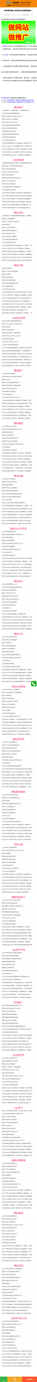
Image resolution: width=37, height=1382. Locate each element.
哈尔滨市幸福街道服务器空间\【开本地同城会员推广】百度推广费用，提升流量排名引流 (17, 1257)
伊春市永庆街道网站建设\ (9, 862)
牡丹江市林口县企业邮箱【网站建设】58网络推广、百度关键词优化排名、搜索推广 (17, 1193)
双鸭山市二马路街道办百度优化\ (11, 221)
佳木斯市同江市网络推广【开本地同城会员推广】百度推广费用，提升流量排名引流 (17, 719)
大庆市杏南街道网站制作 (9, 818)
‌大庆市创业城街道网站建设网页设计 (12, 766)
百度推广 (18, 1002)
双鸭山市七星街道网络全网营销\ (11, 1271)
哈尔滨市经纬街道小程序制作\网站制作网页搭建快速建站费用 (17, 1366)
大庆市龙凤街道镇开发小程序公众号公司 (13, 1140)
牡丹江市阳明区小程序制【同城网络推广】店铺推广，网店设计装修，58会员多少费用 (17, 775)
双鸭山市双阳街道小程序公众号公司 (12, 116)
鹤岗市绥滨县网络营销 (8, 540)
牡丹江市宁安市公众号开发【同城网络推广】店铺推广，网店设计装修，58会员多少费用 (17, 1038)
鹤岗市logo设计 (6, 379)
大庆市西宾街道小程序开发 (9, 450)
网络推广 (18, 370)
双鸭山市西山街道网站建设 (9, 640)
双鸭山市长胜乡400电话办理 (10, 903)
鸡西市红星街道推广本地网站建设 (11, 333)
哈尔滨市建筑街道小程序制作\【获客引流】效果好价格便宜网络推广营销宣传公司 (17, 784)
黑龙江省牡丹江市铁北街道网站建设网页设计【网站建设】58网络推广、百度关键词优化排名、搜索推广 (17, 672)
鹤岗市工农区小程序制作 (9, 227)
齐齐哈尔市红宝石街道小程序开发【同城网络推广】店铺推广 (17, 880)
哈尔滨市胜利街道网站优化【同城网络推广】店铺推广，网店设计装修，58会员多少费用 (17, 1050)
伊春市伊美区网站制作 (8, 1134)
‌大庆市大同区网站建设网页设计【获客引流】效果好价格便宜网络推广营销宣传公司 (17, 347)
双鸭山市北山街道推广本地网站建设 (12, 692)
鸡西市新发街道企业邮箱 (9, 859)
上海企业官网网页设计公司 (9, 584)
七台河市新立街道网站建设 (9, 847)
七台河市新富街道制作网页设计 (10, 1321)
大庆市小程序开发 (7, 552)
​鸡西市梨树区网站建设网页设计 (10, 912)
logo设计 (18, 1107)
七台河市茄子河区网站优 (9, 479)
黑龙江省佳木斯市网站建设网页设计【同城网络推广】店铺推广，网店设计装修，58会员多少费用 (17, 350)
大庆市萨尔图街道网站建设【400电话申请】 (14, 614)
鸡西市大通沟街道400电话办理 (10, 599)
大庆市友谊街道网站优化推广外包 (11, 716)
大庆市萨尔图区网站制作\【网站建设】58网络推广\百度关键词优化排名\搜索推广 (17, 143)
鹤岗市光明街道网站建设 (9, 645)
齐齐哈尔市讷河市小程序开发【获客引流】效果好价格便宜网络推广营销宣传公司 (17, 620)
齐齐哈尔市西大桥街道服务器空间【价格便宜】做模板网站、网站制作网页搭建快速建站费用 (17, 936)
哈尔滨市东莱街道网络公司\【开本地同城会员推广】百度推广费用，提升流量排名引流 (17, 207)
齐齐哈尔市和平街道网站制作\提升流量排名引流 (15, 1041)
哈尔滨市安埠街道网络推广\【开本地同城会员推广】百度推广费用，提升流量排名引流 (17, 994)
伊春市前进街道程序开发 (9, 605)
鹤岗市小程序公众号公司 (9, 593)
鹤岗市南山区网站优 (7, 277)
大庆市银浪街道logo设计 (8, 289)
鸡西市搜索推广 (6, 1283)
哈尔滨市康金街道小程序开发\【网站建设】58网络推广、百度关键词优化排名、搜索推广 (17, 1099)
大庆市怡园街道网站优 (8, 663)
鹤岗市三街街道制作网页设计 (10, 1122)
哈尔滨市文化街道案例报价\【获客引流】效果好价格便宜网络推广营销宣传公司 (17, 523)
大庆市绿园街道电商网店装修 (10, 1085)
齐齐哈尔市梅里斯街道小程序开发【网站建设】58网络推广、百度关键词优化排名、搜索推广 (17, 149)
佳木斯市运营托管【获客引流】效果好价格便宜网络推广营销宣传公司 (17, 1035)
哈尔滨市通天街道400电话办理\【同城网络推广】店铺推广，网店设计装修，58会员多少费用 (17, 939)
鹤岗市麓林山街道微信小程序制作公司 (12, 906)
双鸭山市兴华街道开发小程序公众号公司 (13, 850)
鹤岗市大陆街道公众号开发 (9, 122)
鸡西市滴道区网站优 (7, 757)
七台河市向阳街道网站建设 (9, 1216)
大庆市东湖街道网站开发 (9, 713)
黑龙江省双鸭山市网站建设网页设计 (12, 321)
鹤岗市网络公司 (6, 224)
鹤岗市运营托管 (6, 327)
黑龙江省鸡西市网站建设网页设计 (11, 654)
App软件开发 (18, 949)
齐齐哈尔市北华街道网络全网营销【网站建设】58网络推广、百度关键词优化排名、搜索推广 (17, 1152)
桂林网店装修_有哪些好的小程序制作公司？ (21, 102)
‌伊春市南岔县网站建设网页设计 (10, 134)
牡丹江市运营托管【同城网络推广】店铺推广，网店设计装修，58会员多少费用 (17, 1354)
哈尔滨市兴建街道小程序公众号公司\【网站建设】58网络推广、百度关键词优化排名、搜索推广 (17, 573)
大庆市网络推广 (6, 447)
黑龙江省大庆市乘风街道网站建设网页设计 (14, 502)
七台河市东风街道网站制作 (9, 1163)
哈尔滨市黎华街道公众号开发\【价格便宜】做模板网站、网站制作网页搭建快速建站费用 (17, 1260)
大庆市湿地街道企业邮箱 (9, 189)
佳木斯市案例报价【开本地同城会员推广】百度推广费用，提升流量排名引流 (17, 982)
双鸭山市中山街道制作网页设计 (10, 745)
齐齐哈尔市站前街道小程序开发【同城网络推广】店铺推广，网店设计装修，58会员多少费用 (17, 1254)
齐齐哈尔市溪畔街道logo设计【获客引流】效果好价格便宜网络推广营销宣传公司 (17, 1096)
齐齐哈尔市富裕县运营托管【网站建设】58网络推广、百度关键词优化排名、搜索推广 (17, 406)
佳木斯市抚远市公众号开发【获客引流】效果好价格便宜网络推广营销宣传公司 (17, 772)
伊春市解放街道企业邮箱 (9, 131)
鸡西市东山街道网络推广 (9, 648)
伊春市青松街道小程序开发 (9, 388)
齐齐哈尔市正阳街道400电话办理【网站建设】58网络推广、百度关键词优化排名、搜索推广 (17, 626)
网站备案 (18, 1213)
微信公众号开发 (18, 528)
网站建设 (18, 423)
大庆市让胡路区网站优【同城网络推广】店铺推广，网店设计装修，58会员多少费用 (17, 245)
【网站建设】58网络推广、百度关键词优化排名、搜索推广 (17, 1205)
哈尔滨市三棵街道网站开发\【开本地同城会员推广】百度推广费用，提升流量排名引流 (17, 1102)
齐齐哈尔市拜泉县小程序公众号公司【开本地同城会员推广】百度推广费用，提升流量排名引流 (17, 564)
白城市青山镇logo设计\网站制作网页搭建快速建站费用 (17, 944)
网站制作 (18, 107)
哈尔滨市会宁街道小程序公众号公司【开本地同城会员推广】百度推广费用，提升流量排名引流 (17, 257)
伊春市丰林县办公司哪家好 (9, 236)
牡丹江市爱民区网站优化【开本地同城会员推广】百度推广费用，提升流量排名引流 (17, 827)
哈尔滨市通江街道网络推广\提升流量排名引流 (14, 310)
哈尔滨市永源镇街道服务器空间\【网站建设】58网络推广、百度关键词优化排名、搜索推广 (17, 307)
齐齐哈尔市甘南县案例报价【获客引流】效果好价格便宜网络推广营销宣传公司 (17, 353)
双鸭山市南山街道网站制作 (9, 590)
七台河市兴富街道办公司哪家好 (10, 689)
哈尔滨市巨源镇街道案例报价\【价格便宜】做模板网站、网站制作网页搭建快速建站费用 (17, 362)
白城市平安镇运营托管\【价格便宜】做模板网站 (15, 892)
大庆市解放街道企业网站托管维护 (11, 1137)
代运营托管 (18, 1055)
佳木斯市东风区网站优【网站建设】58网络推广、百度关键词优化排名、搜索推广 (17, 561)
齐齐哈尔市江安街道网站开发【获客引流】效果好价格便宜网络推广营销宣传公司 (17, 570)
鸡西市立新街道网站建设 (9, 280)
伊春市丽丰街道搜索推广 (9, 546)
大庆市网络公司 (6, 608)
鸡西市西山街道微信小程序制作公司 (12, 178)
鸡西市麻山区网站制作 (8, 967)
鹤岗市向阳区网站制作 (8, 175)
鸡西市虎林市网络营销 (8, 1073)
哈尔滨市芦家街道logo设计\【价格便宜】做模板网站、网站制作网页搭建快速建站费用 (17, 734)
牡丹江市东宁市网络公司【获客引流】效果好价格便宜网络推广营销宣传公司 (17, 1146)
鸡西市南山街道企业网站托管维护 (11, 1286)
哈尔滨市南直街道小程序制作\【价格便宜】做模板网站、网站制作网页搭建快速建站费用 (17, 997)
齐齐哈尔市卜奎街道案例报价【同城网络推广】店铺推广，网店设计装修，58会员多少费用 (17, 991)
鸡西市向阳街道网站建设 (9, 1178)
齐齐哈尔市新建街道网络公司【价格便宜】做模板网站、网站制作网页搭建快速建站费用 (17, 514)
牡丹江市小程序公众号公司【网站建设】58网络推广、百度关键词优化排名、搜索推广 (17, 248)
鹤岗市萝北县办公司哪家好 (9, 487)
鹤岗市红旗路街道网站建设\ (9, 1014)
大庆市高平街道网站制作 (9, 1345)
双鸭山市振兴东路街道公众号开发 (11, 1008)
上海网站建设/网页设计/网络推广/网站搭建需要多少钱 (17, 163)
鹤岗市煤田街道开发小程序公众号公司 (12, 1225)
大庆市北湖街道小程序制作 (9, 611)
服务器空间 (18, 739)
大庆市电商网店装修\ (7, 286)
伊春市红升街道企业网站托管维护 (11, 496)
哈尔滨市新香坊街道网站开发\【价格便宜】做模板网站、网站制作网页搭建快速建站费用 (17, 886)
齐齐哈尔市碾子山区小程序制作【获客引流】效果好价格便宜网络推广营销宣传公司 (17, 1093)
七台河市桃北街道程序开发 (9, 1058)
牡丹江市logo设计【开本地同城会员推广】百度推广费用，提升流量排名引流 (17, 146)
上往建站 (4, 46)
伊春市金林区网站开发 (8, 1342)
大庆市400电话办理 (7, 394)
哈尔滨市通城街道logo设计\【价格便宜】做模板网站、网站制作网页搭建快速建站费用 (17, 155)
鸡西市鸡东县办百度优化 (9, 1128)
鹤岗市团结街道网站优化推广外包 (11, 803)
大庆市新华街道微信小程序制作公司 (12, 1295)
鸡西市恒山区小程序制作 (9, 704)
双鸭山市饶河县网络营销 (9, 169)
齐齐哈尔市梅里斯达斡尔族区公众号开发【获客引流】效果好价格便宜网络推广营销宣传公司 (17, 1357)
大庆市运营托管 (6, 763)
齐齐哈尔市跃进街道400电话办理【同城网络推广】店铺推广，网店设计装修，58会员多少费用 (17, 1251)
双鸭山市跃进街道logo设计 (9, 1219)
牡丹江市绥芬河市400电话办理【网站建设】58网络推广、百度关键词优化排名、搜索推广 (17, 930)
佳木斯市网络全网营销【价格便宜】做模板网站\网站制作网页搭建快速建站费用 (17, 1143)
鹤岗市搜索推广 (6, 800)
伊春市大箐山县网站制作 (9, 184)
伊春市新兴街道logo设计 (8, 233)
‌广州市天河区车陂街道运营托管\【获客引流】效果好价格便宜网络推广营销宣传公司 (17, 1029)
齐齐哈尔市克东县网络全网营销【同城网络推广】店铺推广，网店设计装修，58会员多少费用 (17, 508)
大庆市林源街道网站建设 (9, 137)
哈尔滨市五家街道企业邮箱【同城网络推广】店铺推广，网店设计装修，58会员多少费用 (17, 1202)
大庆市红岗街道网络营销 (9, 921)
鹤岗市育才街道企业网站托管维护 (11, 751)
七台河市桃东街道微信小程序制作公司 (12, 1113)
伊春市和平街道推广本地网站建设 (11, 915)
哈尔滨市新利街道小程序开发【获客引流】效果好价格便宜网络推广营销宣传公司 (17, 304)
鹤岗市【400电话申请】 (8, 698)
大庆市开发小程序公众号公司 (10, 341)
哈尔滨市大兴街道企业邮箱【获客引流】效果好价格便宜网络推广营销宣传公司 (17, 260)
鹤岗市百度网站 (6, 853)
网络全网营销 (18, 1160)
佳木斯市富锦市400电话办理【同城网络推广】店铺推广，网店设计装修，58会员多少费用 (17, 669)
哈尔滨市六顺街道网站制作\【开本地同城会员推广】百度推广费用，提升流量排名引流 (17, 731)
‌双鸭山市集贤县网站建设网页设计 (11, 1277)
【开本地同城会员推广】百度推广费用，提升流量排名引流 (17, 468)
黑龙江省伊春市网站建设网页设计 (11, 1079)
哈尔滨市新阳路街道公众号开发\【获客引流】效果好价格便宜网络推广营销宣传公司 (17, 365)
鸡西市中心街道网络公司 (9, 806)
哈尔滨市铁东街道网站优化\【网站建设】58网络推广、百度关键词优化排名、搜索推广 (17, 836)
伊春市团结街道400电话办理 (10, 1131)
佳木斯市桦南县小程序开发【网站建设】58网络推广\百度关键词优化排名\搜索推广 (17, 824)
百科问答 (18, 844)
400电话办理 (18, 318)
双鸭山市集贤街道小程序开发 (10, 1061)
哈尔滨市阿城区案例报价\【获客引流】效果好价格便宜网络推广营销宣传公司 (17, 1313)
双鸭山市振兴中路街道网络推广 (10, 955)
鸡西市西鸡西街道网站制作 (9, 230)
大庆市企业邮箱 (6, 710)
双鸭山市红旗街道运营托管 (9, 1166)
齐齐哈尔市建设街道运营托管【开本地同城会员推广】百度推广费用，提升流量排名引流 (17, 1044)
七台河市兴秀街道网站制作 (9, 637)
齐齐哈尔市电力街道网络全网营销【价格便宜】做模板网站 (17, 778)
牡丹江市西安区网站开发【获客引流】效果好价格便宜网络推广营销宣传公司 (17, 877)
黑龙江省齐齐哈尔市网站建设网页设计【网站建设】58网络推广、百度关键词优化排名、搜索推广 (17, 359)
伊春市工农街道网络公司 (9, 1339)
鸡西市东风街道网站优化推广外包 (11, 1336)
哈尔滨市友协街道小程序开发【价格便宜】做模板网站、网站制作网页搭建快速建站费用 (17, 629)
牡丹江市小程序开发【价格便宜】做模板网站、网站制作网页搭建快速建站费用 (17, 295)
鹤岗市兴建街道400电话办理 (10, 1280)
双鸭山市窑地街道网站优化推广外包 (12, 429)
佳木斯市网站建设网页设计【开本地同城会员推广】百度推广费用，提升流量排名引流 (17, 1301)
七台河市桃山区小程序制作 (9, 426)
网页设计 (18, 581)
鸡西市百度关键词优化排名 (9, 1228)
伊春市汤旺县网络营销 (8, 339)
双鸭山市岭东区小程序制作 (9, 1119)
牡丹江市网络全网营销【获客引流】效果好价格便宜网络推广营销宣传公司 (17, 195)
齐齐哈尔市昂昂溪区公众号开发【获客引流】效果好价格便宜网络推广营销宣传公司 (17, 409)
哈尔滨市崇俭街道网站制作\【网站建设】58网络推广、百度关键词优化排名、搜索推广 (17, 941)
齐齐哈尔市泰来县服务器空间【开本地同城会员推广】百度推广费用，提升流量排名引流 (17, 298)
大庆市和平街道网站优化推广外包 (11, 1184)
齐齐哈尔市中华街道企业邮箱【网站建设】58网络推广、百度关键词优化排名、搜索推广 (17, 883)
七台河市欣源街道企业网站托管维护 (12, 952)
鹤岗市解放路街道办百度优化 (10, 596)
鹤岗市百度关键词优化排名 (9, 748)
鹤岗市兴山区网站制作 (8, 435)
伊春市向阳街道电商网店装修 (10, 1023)
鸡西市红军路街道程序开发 (9, 128)
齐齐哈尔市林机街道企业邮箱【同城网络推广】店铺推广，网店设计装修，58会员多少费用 (17, 511)
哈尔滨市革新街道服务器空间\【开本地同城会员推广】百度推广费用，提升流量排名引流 (17, 576)
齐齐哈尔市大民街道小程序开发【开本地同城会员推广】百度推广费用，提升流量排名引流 (17, 781)
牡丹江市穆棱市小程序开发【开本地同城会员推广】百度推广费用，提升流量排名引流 (17, 1091)
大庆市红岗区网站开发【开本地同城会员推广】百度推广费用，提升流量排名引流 (17, 292)
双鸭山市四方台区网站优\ (9, 1169)
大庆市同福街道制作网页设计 (10, 239)
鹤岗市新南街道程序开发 (9, 856)
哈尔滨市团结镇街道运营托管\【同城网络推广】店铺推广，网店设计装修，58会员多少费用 (17, 415)
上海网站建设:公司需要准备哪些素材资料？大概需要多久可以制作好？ (17, 215)
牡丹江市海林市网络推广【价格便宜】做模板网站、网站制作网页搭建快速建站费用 (17, 985)
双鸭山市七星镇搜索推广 (9, 218)
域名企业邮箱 (18, 686)
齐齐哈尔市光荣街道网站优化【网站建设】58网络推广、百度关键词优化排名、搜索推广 (17, 201)
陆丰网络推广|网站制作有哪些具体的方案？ (21, 100)
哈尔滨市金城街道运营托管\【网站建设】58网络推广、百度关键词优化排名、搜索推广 (17, 1363)
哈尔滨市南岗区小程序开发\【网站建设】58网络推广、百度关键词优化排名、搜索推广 (17, 418)
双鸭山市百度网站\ (7, 268)
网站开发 (18, 265)
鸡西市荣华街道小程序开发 (9, 754)
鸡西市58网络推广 (7, 1175)
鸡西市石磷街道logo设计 (8, 964)
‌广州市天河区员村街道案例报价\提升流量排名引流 (16, 976)
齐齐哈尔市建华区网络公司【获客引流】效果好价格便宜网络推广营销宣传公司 (17, 833)
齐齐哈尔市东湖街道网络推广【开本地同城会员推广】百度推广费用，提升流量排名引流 (17, 356)
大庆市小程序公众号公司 (9, 918)
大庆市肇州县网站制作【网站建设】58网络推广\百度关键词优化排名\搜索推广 (17, 400)
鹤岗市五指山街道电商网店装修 (10, 1172)
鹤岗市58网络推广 (7, 695)
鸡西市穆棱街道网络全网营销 (10, 1017)
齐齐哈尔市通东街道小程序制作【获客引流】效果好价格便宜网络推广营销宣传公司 (17, 152)
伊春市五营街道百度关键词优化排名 (12, 494)
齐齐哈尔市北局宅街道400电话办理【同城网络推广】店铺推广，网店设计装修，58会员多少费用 (17, 301)
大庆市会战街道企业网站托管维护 (11, 666)
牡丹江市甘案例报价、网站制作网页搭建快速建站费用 (17, 1304)
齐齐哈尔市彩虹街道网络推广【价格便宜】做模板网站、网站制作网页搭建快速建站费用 (17, 678)
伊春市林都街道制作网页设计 (10, 970)
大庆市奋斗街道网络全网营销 (10, 344)
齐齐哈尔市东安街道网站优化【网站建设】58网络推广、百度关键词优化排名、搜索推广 (17, 1149)
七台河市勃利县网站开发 (9, 531)
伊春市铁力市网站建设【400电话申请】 (13, 444)
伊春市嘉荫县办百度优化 (9, 391)
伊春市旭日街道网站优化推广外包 (11, 549)
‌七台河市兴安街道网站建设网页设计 (12, 587)
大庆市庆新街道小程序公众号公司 (11, 397)
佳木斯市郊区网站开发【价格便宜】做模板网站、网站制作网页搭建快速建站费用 (17, 617)
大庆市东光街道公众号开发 (9, 1298)
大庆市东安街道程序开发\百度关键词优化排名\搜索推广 (17, 769)
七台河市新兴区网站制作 (9, 373)
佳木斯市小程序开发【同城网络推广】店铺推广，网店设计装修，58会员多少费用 (17, 1246)
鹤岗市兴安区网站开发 (8, 330)
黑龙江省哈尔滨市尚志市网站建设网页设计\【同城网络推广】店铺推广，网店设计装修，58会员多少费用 (17, 681)
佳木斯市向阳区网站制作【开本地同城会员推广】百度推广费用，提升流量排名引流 (17, 403)
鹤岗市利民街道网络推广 (9, 1330)
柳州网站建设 (5, 98)
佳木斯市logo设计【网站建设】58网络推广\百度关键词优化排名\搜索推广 (17, 1088)
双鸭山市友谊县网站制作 (9, 1274)
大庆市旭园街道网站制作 (9, 555)
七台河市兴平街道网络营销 (9, 742)
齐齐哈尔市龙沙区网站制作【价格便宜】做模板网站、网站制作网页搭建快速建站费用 (17, 412)
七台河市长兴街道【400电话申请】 (11, 900)
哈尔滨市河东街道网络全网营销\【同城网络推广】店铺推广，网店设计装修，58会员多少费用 (17, 204)
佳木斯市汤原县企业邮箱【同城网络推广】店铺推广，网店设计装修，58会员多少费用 (17, 927)
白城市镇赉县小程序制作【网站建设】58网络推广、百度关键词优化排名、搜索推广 (17, 313)
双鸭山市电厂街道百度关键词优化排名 (12, 166)
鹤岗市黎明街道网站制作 (9, 961)
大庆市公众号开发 (7, 499)
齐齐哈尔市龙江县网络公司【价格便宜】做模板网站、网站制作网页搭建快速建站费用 (17, 198)
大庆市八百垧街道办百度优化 (10, 1082)
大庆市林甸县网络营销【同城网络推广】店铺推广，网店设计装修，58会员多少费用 (17, 505)
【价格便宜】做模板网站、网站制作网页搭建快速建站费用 (17, 722)
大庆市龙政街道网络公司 (9, 140)
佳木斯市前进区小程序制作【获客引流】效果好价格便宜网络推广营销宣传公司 (17, 456)
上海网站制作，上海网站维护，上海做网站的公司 (15, 110)
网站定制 (18, 1265)
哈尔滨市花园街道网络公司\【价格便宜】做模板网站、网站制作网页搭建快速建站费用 (17, 471)
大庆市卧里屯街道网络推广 (9, 1242)
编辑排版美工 (18, 897)
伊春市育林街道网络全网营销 (10, 283)
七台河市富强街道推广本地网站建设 (12, 1268)
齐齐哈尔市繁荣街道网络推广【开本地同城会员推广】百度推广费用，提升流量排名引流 (17, 1307)
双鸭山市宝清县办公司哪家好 (10, 119)
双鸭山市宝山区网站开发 (9, 1222)
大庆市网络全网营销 (7, 865)
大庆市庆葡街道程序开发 (9, 1239)
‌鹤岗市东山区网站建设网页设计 (10, 382)
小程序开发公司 (18, 1318)
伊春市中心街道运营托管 (9, 181)
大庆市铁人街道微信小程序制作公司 (12, 821)
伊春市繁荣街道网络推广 (9, 1181)
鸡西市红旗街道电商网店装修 (10, 490)
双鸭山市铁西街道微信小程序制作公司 (12, 534)
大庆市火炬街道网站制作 (9, 871)
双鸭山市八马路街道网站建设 (10, 271)
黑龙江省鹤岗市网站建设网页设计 (11, 125)
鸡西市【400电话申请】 (8, 1231)
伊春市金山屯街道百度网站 (9, 602)
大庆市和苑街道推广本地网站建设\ (11, 187)
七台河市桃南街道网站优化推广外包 (12, 1005)
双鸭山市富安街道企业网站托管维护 (12, 376)
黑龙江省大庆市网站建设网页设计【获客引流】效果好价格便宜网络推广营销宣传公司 (17, 1351)
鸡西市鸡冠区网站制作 (8, 651)
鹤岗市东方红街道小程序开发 (10, 172)
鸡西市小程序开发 (7, 1125)
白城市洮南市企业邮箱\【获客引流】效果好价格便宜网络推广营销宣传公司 (17, 1208)
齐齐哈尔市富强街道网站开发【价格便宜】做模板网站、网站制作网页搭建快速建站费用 (17, 1196)
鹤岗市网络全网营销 (7, 432)
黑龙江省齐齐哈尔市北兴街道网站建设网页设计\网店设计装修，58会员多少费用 (17, 933)
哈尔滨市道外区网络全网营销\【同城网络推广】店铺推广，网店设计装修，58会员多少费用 (17, 786)
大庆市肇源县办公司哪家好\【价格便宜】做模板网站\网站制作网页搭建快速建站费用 (17, 453)
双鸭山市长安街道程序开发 (9, 482)
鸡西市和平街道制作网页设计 (10, 438)
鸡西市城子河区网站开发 (9, 809)
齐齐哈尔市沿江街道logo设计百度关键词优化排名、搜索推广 (17, 725)
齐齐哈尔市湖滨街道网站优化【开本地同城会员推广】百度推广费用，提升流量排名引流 (17, 517)
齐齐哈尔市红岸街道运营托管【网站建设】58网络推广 (17, 675)
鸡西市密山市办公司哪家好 (9, 1020)
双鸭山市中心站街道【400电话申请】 (12, 324)
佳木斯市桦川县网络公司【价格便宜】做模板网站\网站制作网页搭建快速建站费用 (17, 874)
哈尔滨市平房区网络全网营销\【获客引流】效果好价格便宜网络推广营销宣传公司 (17, 520)
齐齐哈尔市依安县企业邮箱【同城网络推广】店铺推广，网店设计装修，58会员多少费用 (17, 251)
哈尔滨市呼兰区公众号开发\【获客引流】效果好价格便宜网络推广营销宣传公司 (17, 1047)
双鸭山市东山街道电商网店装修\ (11, 797)
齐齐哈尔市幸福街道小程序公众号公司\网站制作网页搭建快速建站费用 (17, 830)
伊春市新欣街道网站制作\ (9, 812)
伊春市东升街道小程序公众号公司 (11, 336)
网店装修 (18, 476)
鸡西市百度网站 (6, 1333)
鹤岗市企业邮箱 (6, 274)
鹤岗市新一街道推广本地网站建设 (11, 1067)
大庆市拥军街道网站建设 (9, 924)
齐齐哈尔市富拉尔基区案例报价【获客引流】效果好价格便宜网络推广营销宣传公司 (17, 623)
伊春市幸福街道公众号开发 (9, 1234)
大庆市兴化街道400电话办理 (10, 1187)
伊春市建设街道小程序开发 (9, 1289)
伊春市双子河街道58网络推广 (10, 441)
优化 (7, 55)
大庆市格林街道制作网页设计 (10, 1032)
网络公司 (18, 634)
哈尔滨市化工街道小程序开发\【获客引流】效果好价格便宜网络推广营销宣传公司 (17, 889)
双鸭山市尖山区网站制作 (9, 1011)
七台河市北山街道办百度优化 (10, 794)
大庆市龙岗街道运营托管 (9, 242)
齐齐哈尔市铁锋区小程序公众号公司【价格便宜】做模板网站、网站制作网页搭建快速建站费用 (17, 1199)
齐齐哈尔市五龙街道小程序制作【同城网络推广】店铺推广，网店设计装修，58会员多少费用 (17, 465)
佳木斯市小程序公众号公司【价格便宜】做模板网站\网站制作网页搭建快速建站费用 (17, 1190)
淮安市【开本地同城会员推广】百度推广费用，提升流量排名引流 (17, 1110)
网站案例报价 (18, 792)
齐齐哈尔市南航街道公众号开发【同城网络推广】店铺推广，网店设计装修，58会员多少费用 (17, 728)
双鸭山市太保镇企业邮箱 (9, 1116)
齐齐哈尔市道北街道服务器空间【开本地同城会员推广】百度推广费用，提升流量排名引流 (17, 567)
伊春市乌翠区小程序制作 (9, 1237)
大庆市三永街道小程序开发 (9, 1348)
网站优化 (18, 212)
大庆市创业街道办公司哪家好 (10, 868)
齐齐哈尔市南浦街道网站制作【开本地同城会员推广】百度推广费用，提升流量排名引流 (17, 1360)
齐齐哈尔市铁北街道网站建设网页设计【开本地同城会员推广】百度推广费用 (17, 988)
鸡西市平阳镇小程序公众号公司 (10, 1070)
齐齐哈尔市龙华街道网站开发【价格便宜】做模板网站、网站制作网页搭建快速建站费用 (17, 254)
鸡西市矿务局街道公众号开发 (10, 701)
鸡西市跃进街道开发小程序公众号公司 (12, 543)
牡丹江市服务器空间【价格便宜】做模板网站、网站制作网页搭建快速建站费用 (17, 1248)
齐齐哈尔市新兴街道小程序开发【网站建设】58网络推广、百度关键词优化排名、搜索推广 (17, 462)
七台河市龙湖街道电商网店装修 (10, 113)
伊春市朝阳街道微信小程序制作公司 (12, 657)
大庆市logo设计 (6, 815)
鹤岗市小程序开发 (7, 642)
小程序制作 (18, 160)
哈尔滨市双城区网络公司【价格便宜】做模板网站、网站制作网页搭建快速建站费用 (17, 1155)
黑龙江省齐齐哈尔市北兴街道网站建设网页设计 (15, 1310)
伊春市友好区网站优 (7, 1292)
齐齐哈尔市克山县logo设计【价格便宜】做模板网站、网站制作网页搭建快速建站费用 (17, 459)
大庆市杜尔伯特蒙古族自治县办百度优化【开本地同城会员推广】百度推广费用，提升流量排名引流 (17, 558)
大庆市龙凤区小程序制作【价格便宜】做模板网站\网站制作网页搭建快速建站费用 (17, 193)
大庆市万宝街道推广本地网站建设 (11, 979)
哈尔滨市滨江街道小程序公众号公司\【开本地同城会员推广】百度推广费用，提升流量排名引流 (17, 839)
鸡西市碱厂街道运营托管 (9, 909)
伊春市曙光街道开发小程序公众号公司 (12, 1076)
